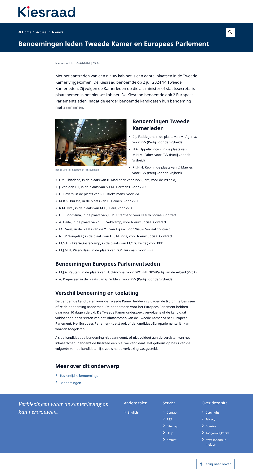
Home (26, 32)
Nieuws (57, 32)
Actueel (41, 32)
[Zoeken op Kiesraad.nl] (230, 32)
